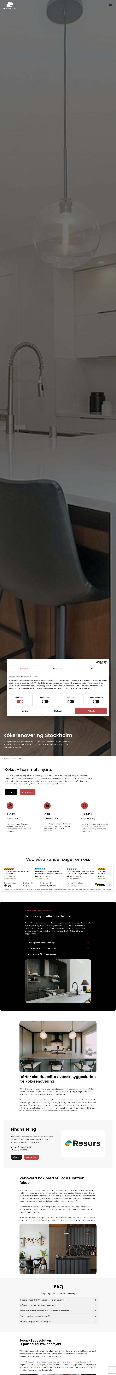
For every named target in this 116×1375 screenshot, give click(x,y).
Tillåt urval (58, 711)
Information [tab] (58, 669)
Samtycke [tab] (24, 669)
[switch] (45, 701)
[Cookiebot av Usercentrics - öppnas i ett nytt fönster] (97, 662)
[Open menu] (110, 5)
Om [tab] (92, 669)
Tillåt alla (91, 711)
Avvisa (25, 711)
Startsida (7, 758)
